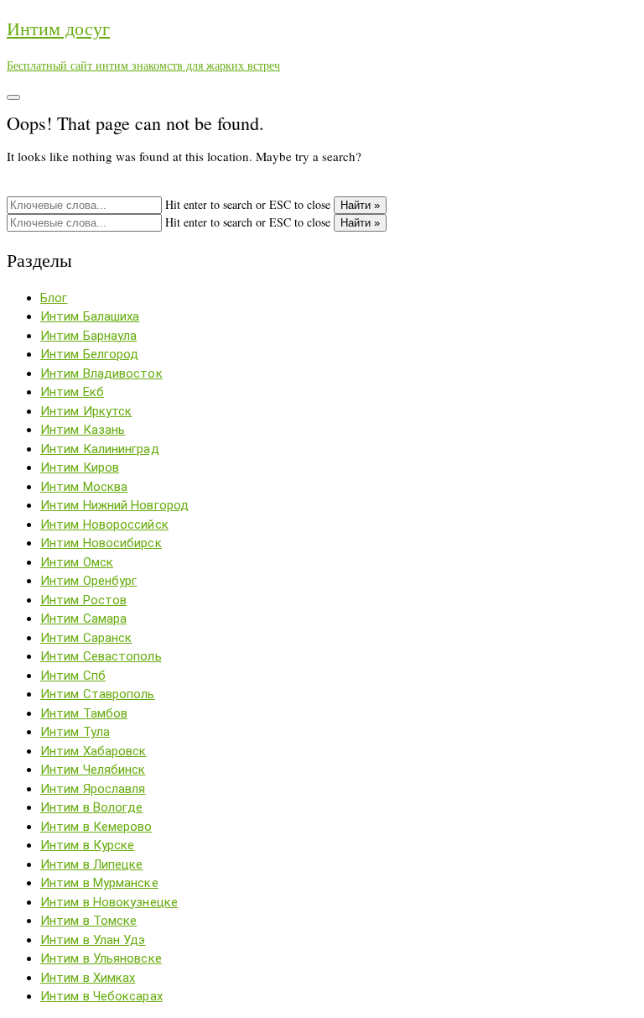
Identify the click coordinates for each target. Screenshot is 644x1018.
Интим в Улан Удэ (93, 940)
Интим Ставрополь (97, 694)
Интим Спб (73, 675)
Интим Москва (83, 486)
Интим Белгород (89, 354)
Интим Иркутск (86, 411)
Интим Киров (79, 467)
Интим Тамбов (83, 713)
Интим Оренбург (88, 580)
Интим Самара (83, 618)
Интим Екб (72, 391)
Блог (53, 297)
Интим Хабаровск (93, 751)
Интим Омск (76, 562)
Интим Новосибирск (101, 543)
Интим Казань (82, 429)
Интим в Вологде (91, 807)
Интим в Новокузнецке (109, 902)
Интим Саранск (86, 637)
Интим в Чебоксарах (101, 996)
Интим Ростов (83, 600)
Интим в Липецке (91, 864)
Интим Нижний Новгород (114, 505)
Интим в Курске (87, 845)
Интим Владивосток (101, 373)
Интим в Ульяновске (101, 958)
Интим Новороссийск (104, 524)
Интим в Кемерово (96, 826)
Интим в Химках (87, 977)
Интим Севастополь (101, 656)
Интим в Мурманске (99, 882)
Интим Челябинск (93, 769)
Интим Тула (75, 731)
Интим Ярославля (93, 788)
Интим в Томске (88, 920)
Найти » (360, 205)
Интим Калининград (99, 449)
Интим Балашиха (89, 316)
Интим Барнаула (88, 335)
